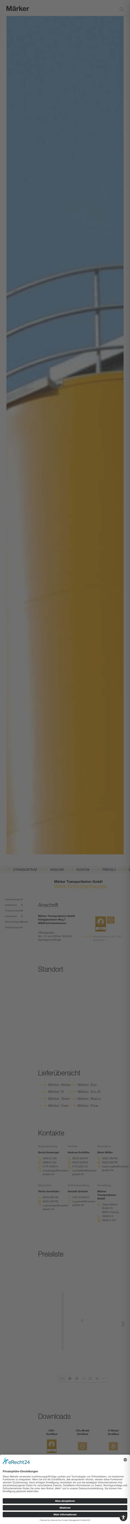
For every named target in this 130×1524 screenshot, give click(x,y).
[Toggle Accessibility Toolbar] (123, 1517)
